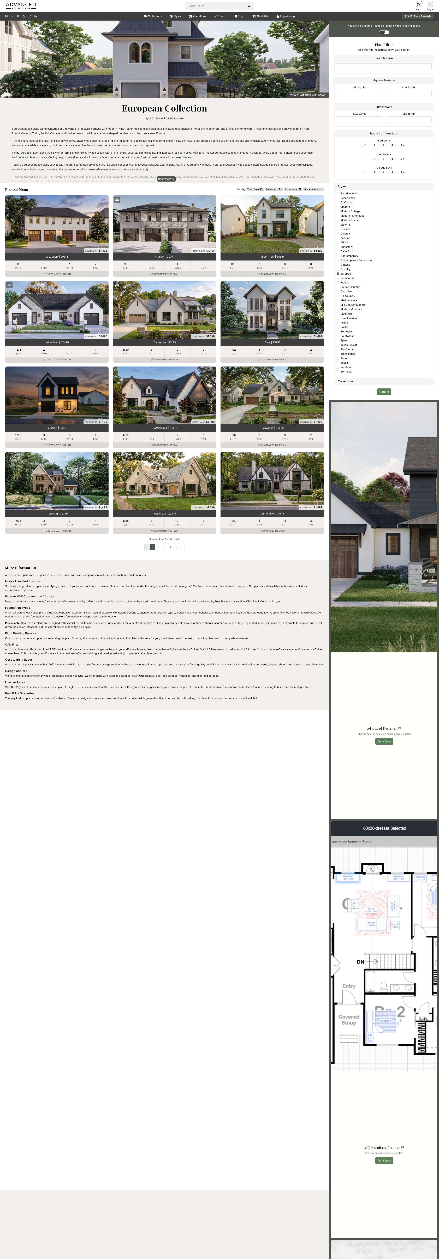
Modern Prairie (350, 220)
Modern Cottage (350, 211)
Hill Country (348, 295)
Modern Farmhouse (352, 215)
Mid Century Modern (353, 304)
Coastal (345, 229)
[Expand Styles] (430, 186)
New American (349, 318)
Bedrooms (272, 189)
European (346, 273)
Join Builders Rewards (418, 16)
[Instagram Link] (12, 16)
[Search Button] (249, 6)
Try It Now (384, 741)
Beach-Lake (348, 198)
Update (384, 391)
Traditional (347, 349)
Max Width (359, 114)
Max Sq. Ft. (409, 87)
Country (345, 269)
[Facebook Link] (24, 16)
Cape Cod (347, 251)
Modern (345, 206)
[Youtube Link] (18, 16)
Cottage (345, 264)
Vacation (346, 367)
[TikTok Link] (29, 16)
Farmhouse (347, 278)
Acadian (345, 238)
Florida (345, 282)
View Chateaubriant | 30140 (307, 95)
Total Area (253, 189)
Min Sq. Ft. (359, 87)
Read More (165, 179)
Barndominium (349, 193)
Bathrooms (291, 189)
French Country (350, 287)
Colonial (346, 233)
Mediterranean (349, 300)
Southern (346, 331)
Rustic (344, 327)
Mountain (346, 313)
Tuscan (345, 362)
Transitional (348, 353)
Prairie (345, 322)
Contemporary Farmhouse (356, 260)
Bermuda (346, 371)
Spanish (345, 340)
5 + (402, 145)
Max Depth (409, 114)
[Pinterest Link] (6, 16)
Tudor (344, 358)
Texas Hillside (349, 344)
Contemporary (349, 255)
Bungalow (347, 247)
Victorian (346, 224)
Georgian (346, 291)
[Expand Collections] (430, 381)
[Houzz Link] (35, 16)
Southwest (347, 336)
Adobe (344, 242)
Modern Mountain (351, 309)
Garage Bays (311, 189)
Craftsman (347, 202)
